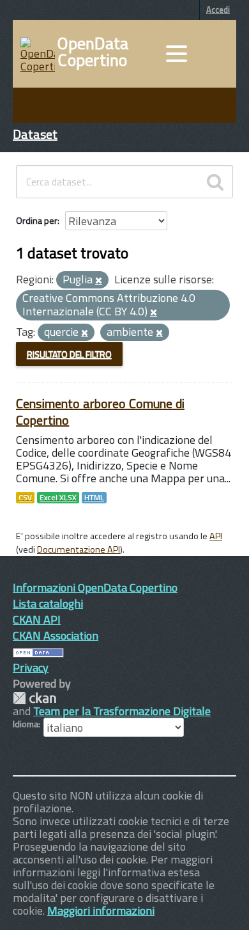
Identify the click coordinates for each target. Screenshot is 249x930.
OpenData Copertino (92, 51)
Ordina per (36, 220)
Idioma (25, 724)
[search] (215, 181)
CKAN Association (55, 635)
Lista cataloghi (48, 603)
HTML (94, 497)
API (215, 536)
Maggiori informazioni (101, 910)
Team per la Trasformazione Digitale (122, 711)
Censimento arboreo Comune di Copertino (100, 411)
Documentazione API (78, 549)
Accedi (218, 9)
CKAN (34, 698)
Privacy (31, 667)
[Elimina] (98, 281)
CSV (25, 497)
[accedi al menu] (176, 53)
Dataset (35, 134)
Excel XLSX (58, 497)
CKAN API (37, 619)
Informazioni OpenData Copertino (95, 587)
